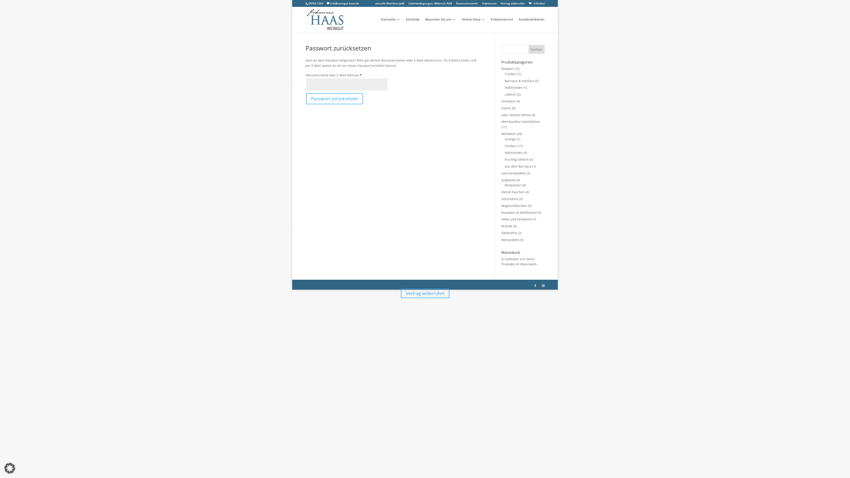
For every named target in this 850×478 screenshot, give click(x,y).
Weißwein (508, 134)
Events (506, 108)
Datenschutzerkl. (467, 3)
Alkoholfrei (509, 233)
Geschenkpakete (513, 173)
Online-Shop (471, 19)
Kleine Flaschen (513, 192)
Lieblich (510, 94)
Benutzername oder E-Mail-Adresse (342, 75)
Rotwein (507, 69)
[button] (9, 468)
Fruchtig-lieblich (517, 159)
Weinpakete (510, 240)
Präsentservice (502, 19)
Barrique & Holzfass (519, 81)
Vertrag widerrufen (512, 3)
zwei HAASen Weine (516, 115)
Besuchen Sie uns (438, 19)
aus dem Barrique (518, 166)
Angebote (508, 180)
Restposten (513, 185)
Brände (506, 226)
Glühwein (508, 101)
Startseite (388, 19)
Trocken (510, 74)
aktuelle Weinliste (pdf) (389, 3)
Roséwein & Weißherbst (519, 212)
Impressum (489, 3)
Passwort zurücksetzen (334, 99)
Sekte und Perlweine (516, 219)
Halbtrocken (514, 87)
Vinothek (412, 19)
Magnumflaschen (514, 206)
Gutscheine (509, 199)
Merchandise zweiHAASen (520, 122)
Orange (510, 139)
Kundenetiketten (532, 19)
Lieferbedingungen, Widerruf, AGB (430, 3)
